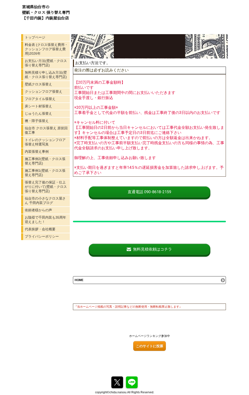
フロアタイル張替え (40, 99)
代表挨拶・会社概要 (40, 229)
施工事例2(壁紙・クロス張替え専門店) (45, 161)
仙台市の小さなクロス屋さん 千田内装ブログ (45, 200)
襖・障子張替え (37, 121)
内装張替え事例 (37, 151)
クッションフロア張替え (43, 91)
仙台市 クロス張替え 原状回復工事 (46, 130)
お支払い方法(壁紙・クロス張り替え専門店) (46, 63)
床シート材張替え (38, 106)
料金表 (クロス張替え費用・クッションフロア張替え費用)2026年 (46, 49)
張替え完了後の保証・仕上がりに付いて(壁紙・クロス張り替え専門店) (46, 186)
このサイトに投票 (149, 346)
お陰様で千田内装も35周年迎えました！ (45, 219)
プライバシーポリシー (42, 236)
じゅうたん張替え (38, 113)
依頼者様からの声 (38, 210)
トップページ (35, 37)
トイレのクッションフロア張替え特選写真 (45, 142)
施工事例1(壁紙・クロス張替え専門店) (45, 173)
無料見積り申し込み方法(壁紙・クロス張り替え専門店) (46, 75)
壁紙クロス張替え (38, 84)
